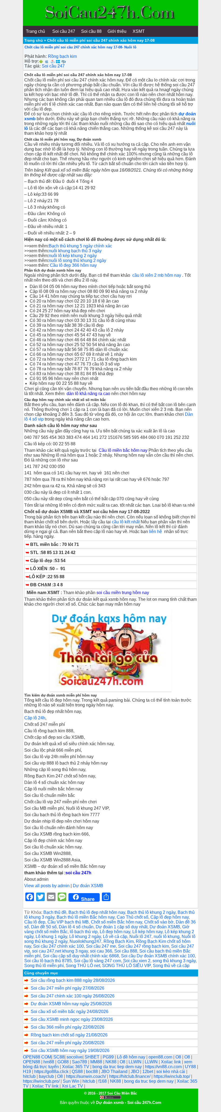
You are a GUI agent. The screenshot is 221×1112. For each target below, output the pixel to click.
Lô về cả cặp (115, 936)
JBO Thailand (115, 1071)
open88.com (161, 1057)
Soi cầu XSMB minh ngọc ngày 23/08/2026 (72, 1019)
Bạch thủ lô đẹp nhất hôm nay (96, 912)
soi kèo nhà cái (171, 1071)
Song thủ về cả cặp (171, 965)
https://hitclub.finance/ (130, 1076)
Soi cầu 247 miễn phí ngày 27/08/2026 (67, 988)
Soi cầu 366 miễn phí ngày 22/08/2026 (67, 1027)
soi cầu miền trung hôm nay (122, 592)
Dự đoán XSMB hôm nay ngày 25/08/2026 (71, 1003)
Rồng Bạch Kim (118, 941)
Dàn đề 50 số (44, 927)
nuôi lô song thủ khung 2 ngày (77, 260)
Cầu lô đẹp (34, 922)
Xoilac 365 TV (76, 1066)
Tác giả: (33, 66)
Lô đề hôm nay (131, 1057)
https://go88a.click (52, 1071)
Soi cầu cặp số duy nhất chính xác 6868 (81, 956)
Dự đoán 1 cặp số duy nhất (121, 927)
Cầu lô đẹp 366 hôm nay (73, 265)
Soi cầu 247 (53, 66)
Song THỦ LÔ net (83, 965)
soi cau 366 (101, 951)
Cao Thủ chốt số (132, 917)
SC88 (58, 1057)
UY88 (191, 1066)
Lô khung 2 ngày (85, 936)
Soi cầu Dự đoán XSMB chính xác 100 (158, 956)
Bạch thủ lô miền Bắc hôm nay (86, 917)
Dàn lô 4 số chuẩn (76, 927)
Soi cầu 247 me (101, 946)
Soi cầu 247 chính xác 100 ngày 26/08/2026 (73, 996)
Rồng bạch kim (62, 56)
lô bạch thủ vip (84, 931)
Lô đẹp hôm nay (115, 931)
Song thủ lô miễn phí (44, 965)
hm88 (49, 1062)
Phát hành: (36, 56)
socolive (74, 1057)
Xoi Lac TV (73, 1086)
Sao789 (80, 1062)
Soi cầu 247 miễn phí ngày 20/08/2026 (67, 1042)
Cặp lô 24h (34, 718)
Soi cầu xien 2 (136, 960)
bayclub (47, 1076)
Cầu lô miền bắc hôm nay (123, 450)
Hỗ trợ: (32, 61)
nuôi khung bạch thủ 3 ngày (75, 250)
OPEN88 (32, 1062)
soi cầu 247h (78, 873)
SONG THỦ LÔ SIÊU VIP (126, 965)
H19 (27, 1071)
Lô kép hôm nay (147, 931)
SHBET (93, 1057)
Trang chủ (33, 40)
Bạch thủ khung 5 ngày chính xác (81, 246)
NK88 (111, 1062)
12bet (148, 1071)
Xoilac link (171, 1062)
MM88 (96, 1062)
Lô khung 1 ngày (51, 936)
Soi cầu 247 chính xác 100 (58, 946)
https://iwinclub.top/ (172, 1076)
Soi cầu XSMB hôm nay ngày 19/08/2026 (70, 1050)
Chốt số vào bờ (159, 922)
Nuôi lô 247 (140, 936)
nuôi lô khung (166, 936)
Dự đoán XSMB (88, 885)
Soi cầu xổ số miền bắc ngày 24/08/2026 (69, 1011)
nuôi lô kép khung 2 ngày (73, 255)
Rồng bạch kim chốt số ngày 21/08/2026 (69, 1035)
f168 (103, 1081)
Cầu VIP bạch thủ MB (68, 922)
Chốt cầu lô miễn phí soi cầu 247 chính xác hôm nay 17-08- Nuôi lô (80, 47)
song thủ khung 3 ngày (174, 960)
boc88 (92, 1071)
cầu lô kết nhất (126, 522)
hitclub (30, 1076)
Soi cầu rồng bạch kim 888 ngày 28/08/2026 (73, 980)
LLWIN (136, 1062)
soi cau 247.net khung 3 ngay (60, 951)
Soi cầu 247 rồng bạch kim (143, 946)
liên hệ (156, 531)
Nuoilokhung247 (85, 941)
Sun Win (71, 1081)
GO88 (63, 1062)
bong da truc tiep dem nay (117, 1066)
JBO (135, 1071)
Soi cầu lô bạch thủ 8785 (48, 960)
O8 (178, 1057)
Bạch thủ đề (54, 912)
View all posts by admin (47, 885)
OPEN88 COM (37, 1057)
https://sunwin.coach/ (86, 1076)
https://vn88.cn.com (164, 1066)
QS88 (78, 1071)
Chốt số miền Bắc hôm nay (116, 922)
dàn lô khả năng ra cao (89, 393)
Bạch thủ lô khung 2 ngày (151, 912)
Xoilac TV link (46, 1086)
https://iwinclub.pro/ (42, 1081)
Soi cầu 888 (125, 951)
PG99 (109, 1057)
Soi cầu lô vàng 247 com (97, 960)
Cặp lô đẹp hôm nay (169, 917)
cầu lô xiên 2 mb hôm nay (156, 275)
